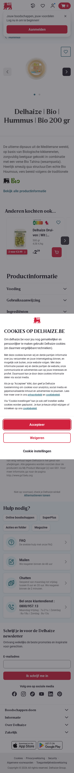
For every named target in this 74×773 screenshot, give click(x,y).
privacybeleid (35, 394)
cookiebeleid (53, 394)
